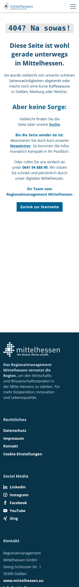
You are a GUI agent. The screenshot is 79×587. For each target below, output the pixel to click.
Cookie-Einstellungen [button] (22, 453)
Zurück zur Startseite (39, 206)
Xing (14, 518)
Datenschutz (14, 430)
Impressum (13, 438)
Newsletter (20, 145)
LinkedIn (18, 487)
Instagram (19, 494)
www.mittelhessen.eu (23, 580)
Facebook (18, 502)
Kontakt (10, 446)
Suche (54, 124)
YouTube (18, 510)
